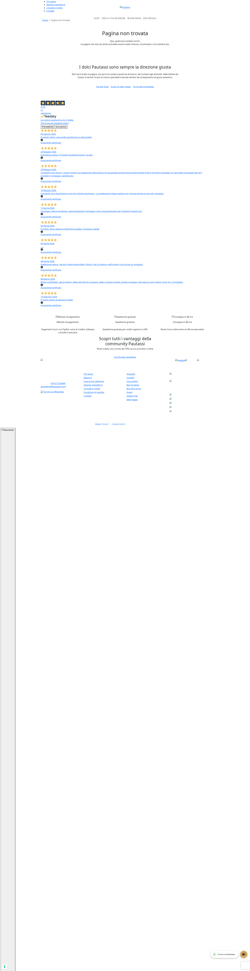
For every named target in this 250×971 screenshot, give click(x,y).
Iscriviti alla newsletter (125, 357)
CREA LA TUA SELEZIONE (113, 18)
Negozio (88, 377)
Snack (129, 392)
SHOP (96, 18)
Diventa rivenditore (93, 385)
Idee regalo (132, 399)
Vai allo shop (102, 86)
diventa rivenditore (55, 4)
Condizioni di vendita (94, 392)
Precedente (47, 126)
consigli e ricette (54, 7)
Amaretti (131, 374)
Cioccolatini (132, 381)
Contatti (50, 11)
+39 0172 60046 (57, 383)
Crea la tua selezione (94, 381)
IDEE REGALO (149, 18)
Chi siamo (51, 1)
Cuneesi (130, 377)
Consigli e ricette (92, 388)
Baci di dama (133, 385)
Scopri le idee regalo (121, 86)
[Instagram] (203, 360)
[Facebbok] (191, 360)
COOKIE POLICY (118, 424)
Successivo (61, 126)
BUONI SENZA (134, 18)
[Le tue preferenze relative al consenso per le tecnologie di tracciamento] (4, 966)
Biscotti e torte (134, 388)
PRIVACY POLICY (102, 424)
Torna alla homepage (143, 86)
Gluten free (132, 396)
